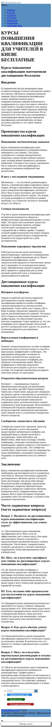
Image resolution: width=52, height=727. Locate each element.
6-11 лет (11, 12)
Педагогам (12, 20)
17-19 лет (11, 18)
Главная (11, 10)
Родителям (12, 23)
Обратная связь (14, 25)
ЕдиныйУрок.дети (10, 710)
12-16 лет (11, 15)
